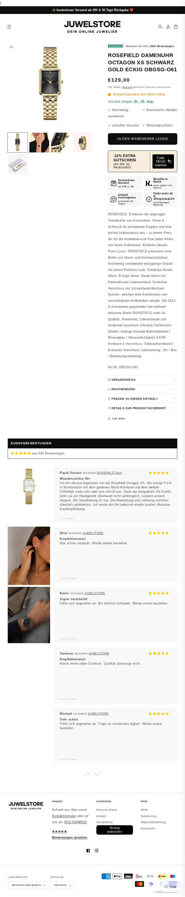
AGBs (144, 809)
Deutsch (60, 885)
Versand (127, 87)
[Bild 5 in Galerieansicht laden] (17, 164)
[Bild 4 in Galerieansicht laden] (82, 142)
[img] (21, 453)
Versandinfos (104, 822)
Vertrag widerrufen (114, 830)
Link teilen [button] (118, 418)
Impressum (148, 828)
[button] (160, 27)
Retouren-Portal (106, 809)
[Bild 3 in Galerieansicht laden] (61, 142)
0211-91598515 (75, 822)
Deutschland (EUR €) (26, 885)
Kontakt (101, 816)
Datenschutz (149, 816)
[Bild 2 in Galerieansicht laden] (39, 142)
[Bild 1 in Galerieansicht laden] (17, 142)
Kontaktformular (64, 816)
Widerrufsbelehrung (153, 822)
